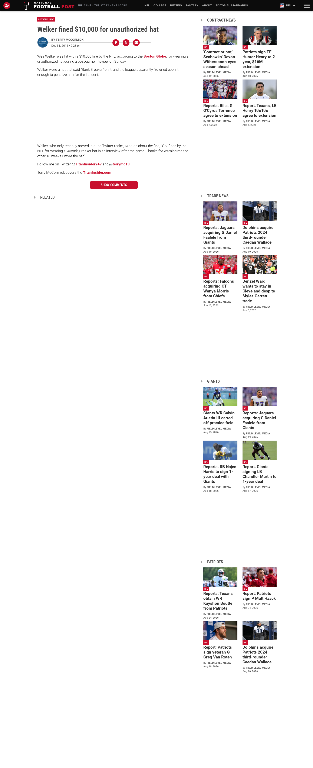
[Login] (7, 5)
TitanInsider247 (88, 164)
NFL (147, 5)
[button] (306, 5)
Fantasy (192, 5)
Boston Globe (155, 56)
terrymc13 (121, 164)
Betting (176, 5)
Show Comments (114, 185)
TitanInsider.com (97, 172)
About (207, 5)
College (160, 5)
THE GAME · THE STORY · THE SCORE (102, 5)
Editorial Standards (232, 5)
